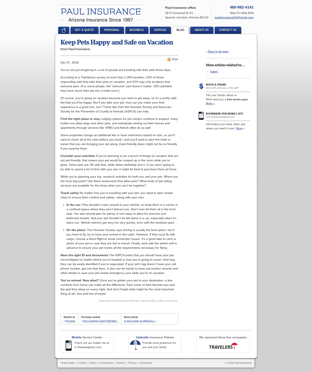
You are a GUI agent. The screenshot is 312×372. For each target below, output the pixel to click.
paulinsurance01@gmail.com (234, 17)
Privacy (132, 362)
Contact (82, 362)
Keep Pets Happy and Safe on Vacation (116, 42)
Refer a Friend (216, 84)
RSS (175, 59)
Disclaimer (146, 362)
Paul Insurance (101, 13)
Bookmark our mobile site (224, 113)
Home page (67, 362)
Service (120, 362)
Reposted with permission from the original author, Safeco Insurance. (138, 300)
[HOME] (63, 30)
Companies (106, 362)
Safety (214, 71)
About (93, 362)
